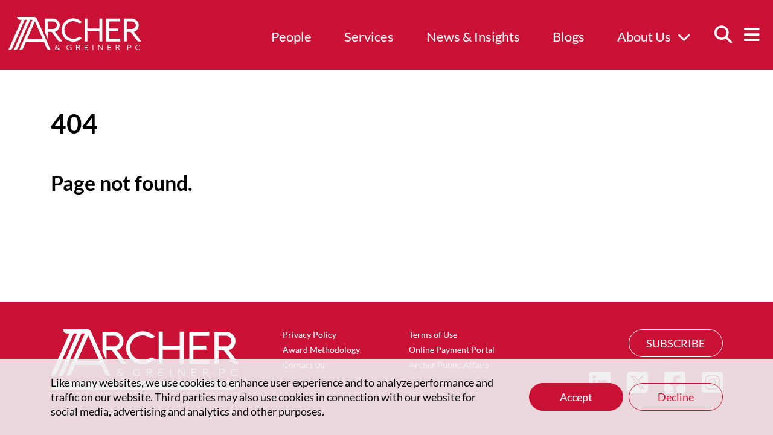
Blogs (569, 36)
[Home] (74, 46)
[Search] (723, 35)
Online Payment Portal (452, 349)
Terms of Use (433, 334)
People (291, 36)
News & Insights (473, 36)
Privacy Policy (309, 334)
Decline (676, 397)
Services (369, 36)
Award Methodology (321, 349)
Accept (576, 397)
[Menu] (752, 35)
